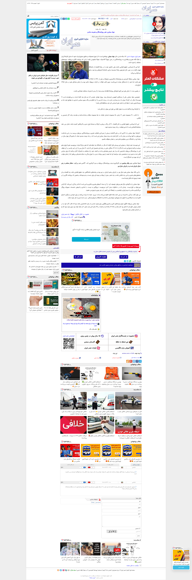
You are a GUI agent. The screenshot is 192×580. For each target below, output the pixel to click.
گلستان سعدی (89, 342)
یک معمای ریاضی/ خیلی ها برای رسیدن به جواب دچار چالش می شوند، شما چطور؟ (154, 163)
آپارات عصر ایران (90, 348)
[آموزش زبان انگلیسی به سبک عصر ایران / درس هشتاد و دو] (153, 50)
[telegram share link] (66, 19)
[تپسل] (73, 221)
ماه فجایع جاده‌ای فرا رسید (157, 38)
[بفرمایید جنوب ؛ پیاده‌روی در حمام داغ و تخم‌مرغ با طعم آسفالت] (81, 308)
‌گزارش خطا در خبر (76, 19)
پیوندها (95, 570)
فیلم (79, 3)
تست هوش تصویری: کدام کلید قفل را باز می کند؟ (154, 152)
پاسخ (62, 467)
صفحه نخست (139, 19)
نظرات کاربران (101, 256)
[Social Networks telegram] (125, 261)
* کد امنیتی (137, 528)
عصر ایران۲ (123, 570)
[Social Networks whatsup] (130, 261)
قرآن (87, 3)
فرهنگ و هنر (97, 3)
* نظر (139, 514)
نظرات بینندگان (136, 465)
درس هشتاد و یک (159, 63)
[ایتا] (127, 361)
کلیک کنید (181, 567)
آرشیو (152, 3)
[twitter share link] (61, 19)
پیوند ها (128, 3)
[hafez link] (101, 23)
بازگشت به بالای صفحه (133, 566)
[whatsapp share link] (69, 19)
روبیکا (72, 214)
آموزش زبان (69, 3)
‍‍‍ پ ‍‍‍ (106, 18)
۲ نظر (111, 19)
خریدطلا (86, 239)
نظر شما (138, 498)
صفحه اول (162, 3)
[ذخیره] (102, 19)
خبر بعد (122, 257)
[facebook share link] (64, 19)
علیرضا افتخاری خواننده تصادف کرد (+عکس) (156, 117)
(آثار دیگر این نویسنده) (67, 217)
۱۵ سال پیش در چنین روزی (90, 336)
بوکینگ (92, 502)
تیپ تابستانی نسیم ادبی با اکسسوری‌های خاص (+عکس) (154, 122)
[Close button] (189, 548)
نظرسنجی (144, 3)
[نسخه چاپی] (99, 18)
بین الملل (102, 3)
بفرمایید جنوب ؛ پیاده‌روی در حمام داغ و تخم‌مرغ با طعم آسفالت (83, 320)
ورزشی (107, 3)
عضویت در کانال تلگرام (82, 214)
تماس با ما (157, 3)
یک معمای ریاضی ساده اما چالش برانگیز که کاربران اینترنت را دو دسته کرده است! (154, 135)
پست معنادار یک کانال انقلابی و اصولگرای (44, 88)
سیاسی (118, 3)
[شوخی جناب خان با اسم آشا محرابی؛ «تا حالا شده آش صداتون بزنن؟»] (153, 24)
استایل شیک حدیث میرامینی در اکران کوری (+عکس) (154, 109)
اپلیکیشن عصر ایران (68, 336)
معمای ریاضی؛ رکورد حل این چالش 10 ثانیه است (154, 148)
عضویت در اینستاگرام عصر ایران (122, 336)
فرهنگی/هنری (132, 19)
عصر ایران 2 (75, 3)
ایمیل (139, 507)
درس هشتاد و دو (159, 60)
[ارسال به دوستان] (100, 18)
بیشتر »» (146, 15)
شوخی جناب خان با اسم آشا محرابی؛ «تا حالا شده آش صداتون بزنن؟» (154, 34)
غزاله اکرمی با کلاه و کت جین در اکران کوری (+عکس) (155, 126)
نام (139, 501)
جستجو (148, 3)
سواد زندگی (123, 3)
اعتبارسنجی (98, 502)
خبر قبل (79, 257)
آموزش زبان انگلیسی (122, 348)
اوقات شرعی (133, 3)
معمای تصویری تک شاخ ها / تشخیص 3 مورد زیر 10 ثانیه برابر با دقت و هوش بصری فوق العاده (154, 158)
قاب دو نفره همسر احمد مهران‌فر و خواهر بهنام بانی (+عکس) (154, 113)
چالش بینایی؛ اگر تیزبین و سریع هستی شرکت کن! (155, 144)
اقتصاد (114, 3)
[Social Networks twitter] (127, 261)
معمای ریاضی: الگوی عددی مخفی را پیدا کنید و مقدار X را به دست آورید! (154, 139)
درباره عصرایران (115, 570)
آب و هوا (139, 3)
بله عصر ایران (65, 214)
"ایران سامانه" (92, 578)
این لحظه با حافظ (122, 342)
